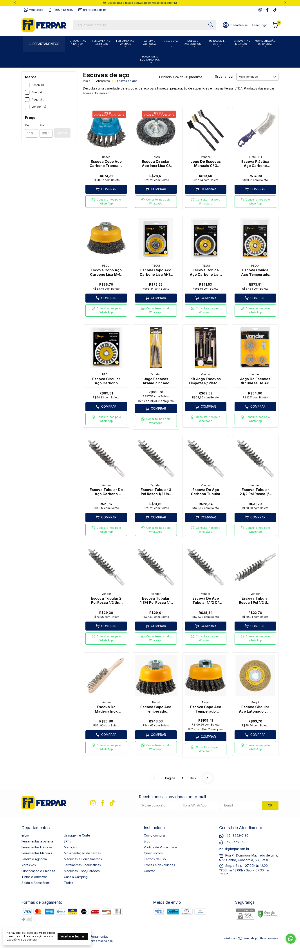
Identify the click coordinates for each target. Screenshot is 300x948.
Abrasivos (171, 41)
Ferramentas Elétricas (101, 42)
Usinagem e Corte (217, 42)
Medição (70, 847)
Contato (149, 871)
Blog (147, 841)
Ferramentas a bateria (37, 841)
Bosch (106, 157)
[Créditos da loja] (268, 938)
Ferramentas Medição (241, 42)
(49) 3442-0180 (236, 835)
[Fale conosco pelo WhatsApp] (291, 939)
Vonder (205, 157)
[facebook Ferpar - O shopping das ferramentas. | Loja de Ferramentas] (267, 9)
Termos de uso (155, 859)
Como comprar (154, 835)
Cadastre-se (239, 25)
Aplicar (62, 133)
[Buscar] (210, 25)
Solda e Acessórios (192, 42)
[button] (106, 201)
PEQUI (106, 265)
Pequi (156, 702)
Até (42, 125)
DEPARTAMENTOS (46, 44)
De (27, 125)
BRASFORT (255, 157)
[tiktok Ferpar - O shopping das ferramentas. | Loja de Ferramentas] (274, 9)
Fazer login (259, 25)
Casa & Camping (76, 877)
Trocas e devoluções (159, 865)
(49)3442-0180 (63, 9)
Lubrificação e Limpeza (38, 871)
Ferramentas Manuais (125, 42)
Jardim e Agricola (149, 42)
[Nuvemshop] (241, 939)
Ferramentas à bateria (77, 42)
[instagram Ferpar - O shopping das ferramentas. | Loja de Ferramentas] (260, 9)
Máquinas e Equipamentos (150, 58)
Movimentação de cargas (265, 42)
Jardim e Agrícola (34, 859)
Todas (68, 883)
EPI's (67, 841)
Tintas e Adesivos (34, 877)
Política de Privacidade (160, 847)
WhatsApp (36, 9)
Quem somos (153, 853)
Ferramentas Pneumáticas (82, 865)
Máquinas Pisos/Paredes (82, 871)
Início (86, 80)
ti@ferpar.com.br (94, 9)
